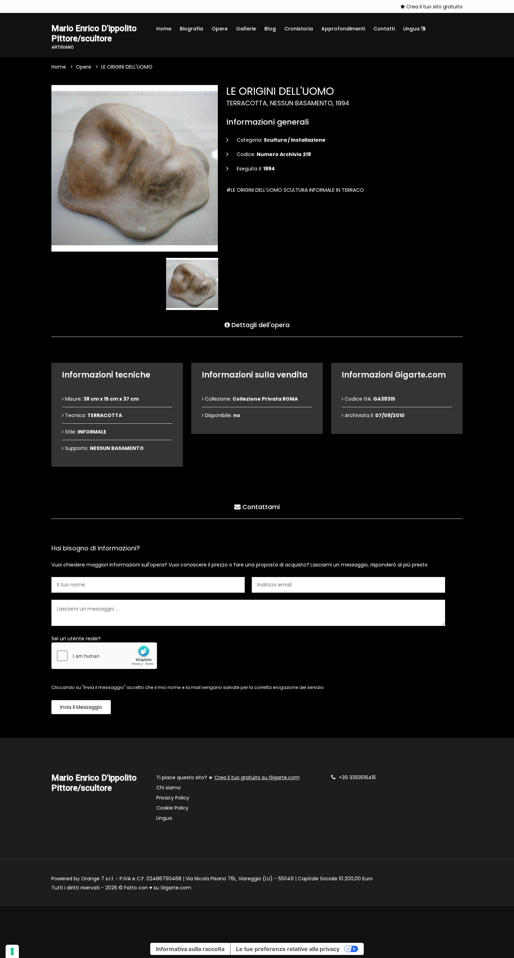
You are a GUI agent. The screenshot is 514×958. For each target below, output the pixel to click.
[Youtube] (64, 6)
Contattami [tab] (260, 506)
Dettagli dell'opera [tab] (260, 324)
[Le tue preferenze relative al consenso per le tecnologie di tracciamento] (12, 951)
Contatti (384, 28)
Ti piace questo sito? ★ (228, 777)
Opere (220, 28)
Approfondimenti (343, 28)
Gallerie (246, 28)
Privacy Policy (172, 797)
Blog (270, 28)
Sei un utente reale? (76, 638)
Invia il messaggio (81, 707)
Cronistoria (298, 28)
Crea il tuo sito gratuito (434, 6)
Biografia (191, 28)
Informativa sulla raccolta (190, 948)
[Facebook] (53, 6)
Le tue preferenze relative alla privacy (288, 948)
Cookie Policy (172, 807)
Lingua (412, 28)
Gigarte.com (175, 887)
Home (163, 28)
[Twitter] (74, 6)
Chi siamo (168, 787)
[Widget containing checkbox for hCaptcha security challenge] (104, 655)
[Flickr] (85, 6)
